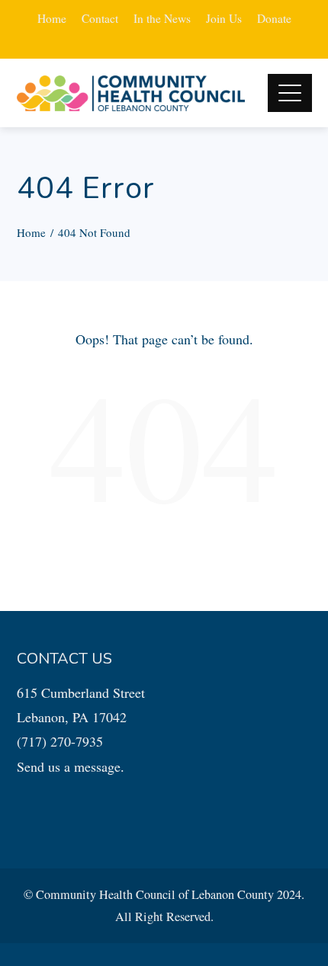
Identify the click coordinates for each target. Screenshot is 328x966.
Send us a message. (70, 766)
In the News (162, 18)
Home (51, 18)
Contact (100, 18)
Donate (274, 18)
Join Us (224, 18)
